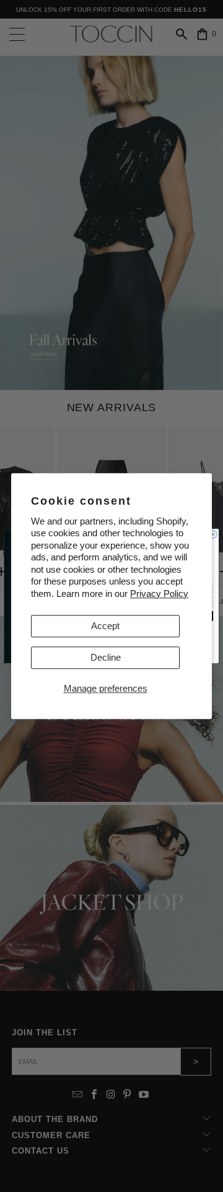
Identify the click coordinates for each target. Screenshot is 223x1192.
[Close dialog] (213, 534)
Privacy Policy (159, 593)
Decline (105, 657)
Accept (105, 625)
